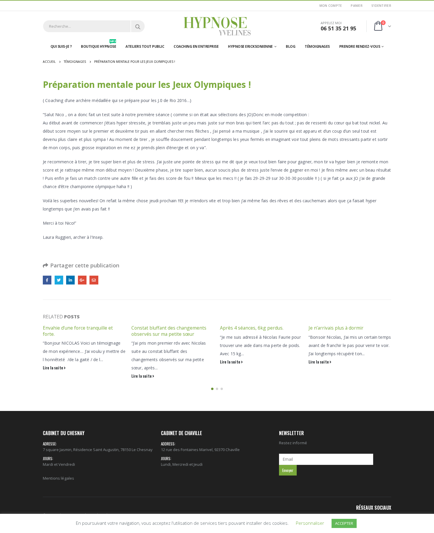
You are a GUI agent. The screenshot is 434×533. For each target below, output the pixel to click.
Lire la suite (53, 368)
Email (93, 280)
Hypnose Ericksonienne (250, 46)
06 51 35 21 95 (338, 28)
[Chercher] (138, 26)
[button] (212, 388)
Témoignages (317, 46)
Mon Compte (330, 6)
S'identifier (381, 6)
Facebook (47, 280)
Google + (82, 280)
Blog (290, 46)
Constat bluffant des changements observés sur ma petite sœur (168, 331)
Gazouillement (59, 280)
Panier (357, 6)
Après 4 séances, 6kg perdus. (251, 328)
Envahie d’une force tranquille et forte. (78, 331)
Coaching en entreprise (196, 46)
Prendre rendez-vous (359, 46)
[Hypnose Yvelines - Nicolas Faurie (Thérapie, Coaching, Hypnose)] (217, 26)
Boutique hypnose (98, 45)
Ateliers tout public (144, 46)
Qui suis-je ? (61, 46)
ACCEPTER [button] (344, 523)
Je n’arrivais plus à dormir (336, 328)
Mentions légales (58, 478)
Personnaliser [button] (310, 523)
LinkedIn (70, 280)
